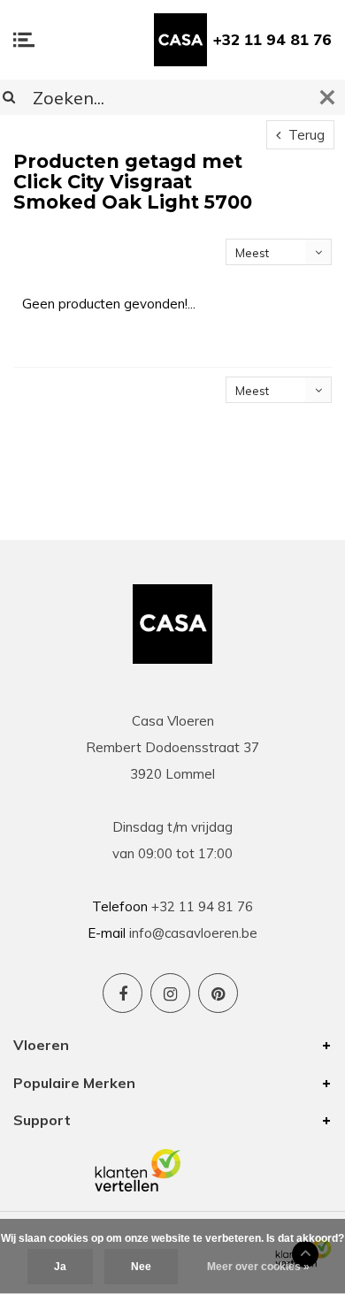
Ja (60, 1266)
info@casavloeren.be (193, 933)
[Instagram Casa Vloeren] (170, 993)
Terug (305, 134)
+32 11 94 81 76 (272, 39)
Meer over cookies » (258, 1266)
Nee (141, 1266)
